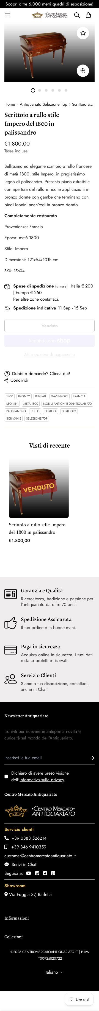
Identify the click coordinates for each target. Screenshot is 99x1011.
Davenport (59, 396)
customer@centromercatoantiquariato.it (40, 856)
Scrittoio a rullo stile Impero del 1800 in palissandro (37, 528)
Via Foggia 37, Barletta (30, 894)
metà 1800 (30, 403)
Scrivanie (13, 418)
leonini (12, 403)
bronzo (24, 396)
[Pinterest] (53, 873)
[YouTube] (28, 873)
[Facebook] (45, 873)
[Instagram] (37, 873)
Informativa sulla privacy (42, 780)
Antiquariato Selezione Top (43, 104)
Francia (79, 396)
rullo (35, 411)
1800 (9, 396)
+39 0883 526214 (27, 838)
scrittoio (69, 411)
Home (9, 104)
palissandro (16, 411)
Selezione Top (37, 418)
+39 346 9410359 (26, 847)
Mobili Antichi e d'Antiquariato (67, 403)
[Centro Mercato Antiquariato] (49, 15)
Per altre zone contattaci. (36, 299)
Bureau (40, 396)
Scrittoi (51, 411)
